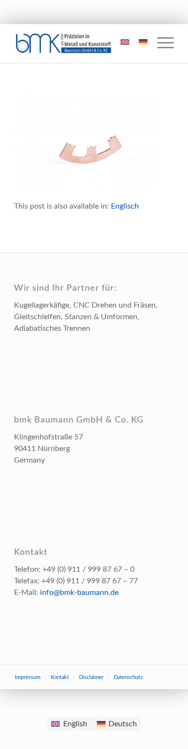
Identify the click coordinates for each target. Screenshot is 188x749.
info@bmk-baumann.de (79, 592)
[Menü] (161, 43)
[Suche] (101, 43)
